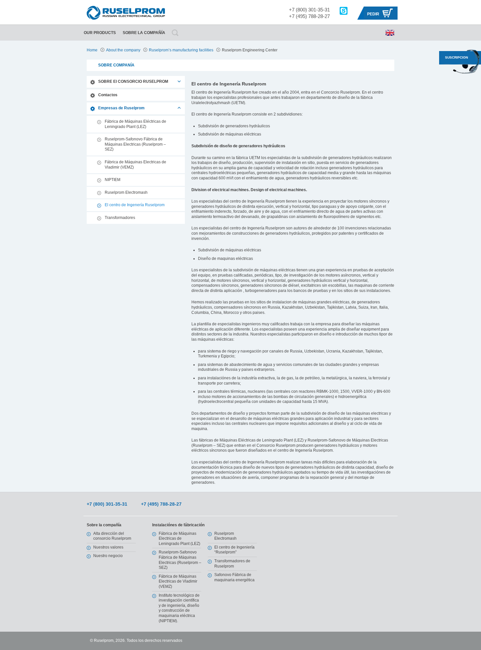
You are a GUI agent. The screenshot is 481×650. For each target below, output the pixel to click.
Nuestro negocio (108, 555)
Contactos (107, 95)
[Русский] (389, 33)
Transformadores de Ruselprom (232, 564)
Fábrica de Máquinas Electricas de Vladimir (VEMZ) (135, 165)
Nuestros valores (108, 547)
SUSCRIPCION (456, 57)
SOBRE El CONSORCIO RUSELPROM (133, 81)
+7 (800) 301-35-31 (309, 9)
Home (92, 50)
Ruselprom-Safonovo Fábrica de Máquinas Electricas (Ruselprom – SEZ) (135, 144)
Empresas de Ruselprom (121, 108)
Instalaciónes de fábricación (178, 525)
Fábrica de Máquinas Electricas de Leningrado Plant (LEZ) (179, 538)
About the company (123, 50)
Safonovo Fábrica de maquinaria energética (234, 577)
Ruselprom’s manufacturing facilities (181, 50)
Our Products (100, 32)
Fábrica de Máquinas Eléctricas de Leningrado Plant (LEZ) (135, 124)
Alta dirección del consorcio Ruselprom (112, 536)
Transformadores (120, 217)
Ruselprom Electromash (126, 192)
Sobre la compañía (144, 32)
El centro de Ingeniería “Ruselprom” (234, 550)
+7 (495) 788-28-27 (309, 16)
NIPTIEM (112, 179)
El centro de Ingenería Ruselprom (135, 205)
